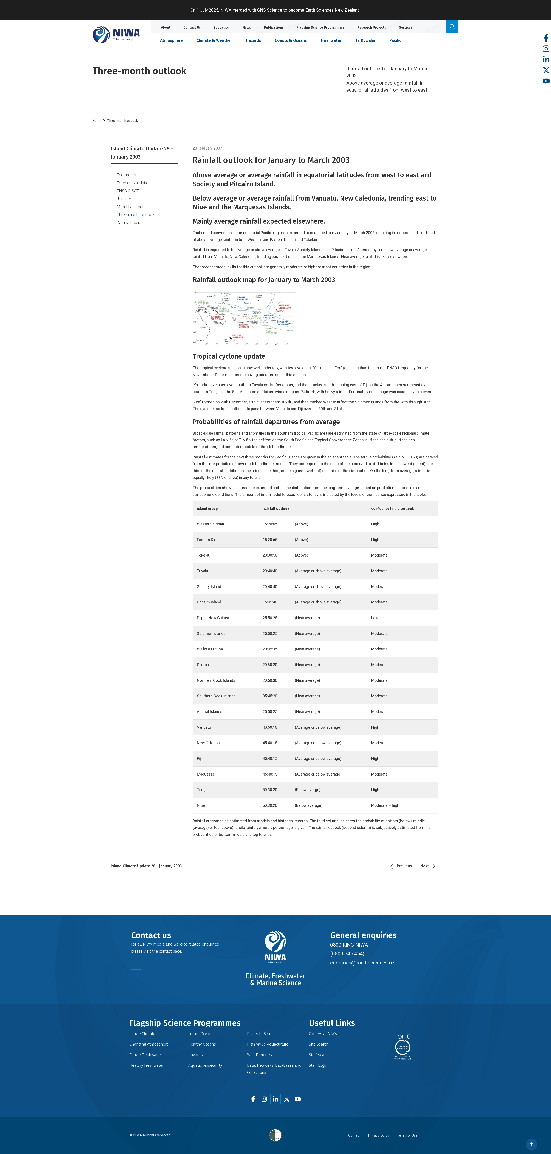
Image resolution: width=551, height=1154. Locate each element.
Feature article (130, 175)
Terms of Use (407, 1135)
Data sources (128, 222)
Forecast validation (134, 183)
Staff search (319, 1054)
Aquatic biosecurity (205, 1065)
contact (165, 951)
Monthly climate (131, 206)
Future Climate (142, 1033)
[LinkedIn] (546, 60)
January (124, 198)
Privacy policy (378, 1135)
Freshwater (331, 40)
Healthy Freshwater (147, 1065)
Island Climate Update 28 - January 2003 (142, 153)
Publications (274, 27)
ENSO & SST (128, 190)
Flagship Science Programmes (320, 27)
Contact (354, 1135)
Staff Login (318, 1065)
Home (97, 121)
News (247, 27)
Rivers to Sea (258, 1033)
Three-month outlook (136, 214)
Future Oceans (201, 1033)
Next (424, 866)
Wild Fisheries (259, 1054)
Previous (404, 866)
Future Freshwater (145, 1054)
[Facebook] (546, 38)
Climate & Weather (214, 40)
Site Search (318, 1044)
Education (222, 27)
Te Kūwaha (365, 40)
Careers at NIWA (323, 1033)
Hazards (253, 40)
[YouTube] (546, 81)
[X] (546, 70)
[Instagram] (546, 49)
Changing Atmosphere (149, 1044)
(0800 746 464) (347, 954)
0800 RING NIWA (349, 945)
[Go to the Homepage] (116, 35)
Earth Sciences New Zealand (332, 10)
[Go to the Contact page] (136, 965)
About (165, 27)
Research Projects (371, 27)
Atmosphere (171, 40)
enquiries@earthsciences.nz (362, 963)
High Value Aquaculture (267, 1044)
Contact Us (192, 27)
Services (405, 27)
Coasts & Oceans (291, 40)
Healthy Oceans (202, 1044)
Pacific (395, 40)
